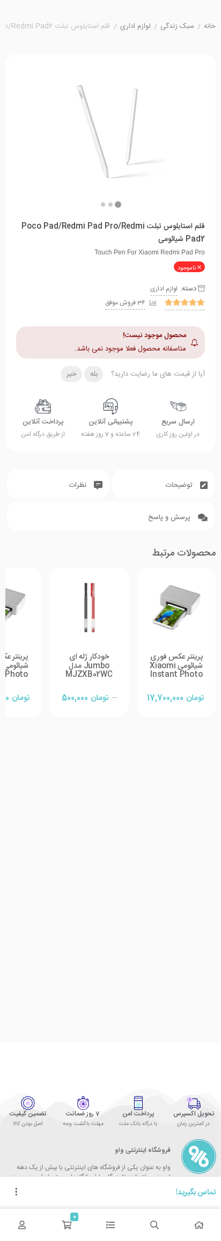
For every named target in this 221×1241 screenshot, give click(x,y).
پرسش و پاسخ (170, 517)
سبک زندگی (177, 26)
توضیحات (180, 485)
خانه (210, 26)
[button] (103, 204)
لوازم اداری (135, 26)
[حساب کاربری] (22, 1225)
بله (94, 374)
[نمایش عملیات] (16, 1192)
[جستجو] (154, 1225)
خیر (72, 374)
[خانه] (199, 1225)
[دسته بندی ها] (110, 1225)
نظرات (79, 485)
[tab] (163, 484)
